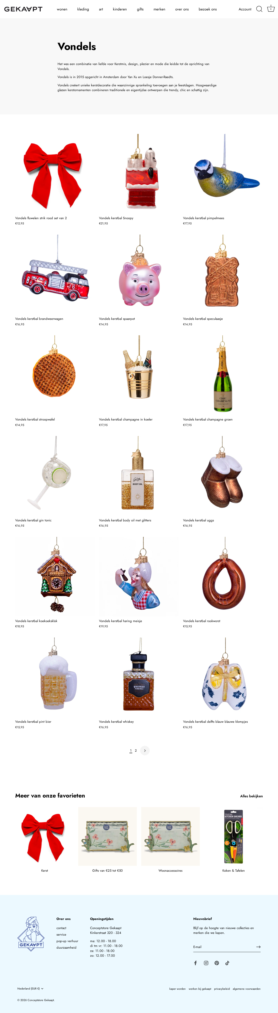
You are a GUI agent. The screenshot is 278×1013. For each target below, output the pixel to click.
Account (245, 9)
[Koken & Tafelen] (233, 836)
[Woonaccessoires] (170, 836)
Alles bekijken (251, 796)
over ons (182, 9)
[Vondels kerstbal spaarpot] (139, 274)
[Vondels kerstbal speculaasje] (223, 274)
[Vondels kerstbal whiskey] (139, 677)
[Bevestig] (258, 947)
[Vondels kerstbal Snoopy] (139, 174)
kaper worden (177, 989)
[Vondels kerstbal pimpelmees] (223, 174)
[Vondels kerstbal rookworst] (223, 576)
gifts (140, 9)
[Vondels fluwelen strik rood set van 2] (55, 174)
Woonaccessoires (170, 870)
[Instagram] (206, 962)
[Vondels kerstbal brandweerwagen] (55, 274)
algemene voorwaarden (247, 989)
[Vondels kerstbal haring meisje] (139, 576)
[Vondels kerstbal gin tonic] (55, 476)
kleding (83, 9)
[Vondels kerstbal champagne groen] (223, 375)
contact (61, 928)
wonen (62, 9)
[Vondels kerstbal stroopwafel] (55, 375)
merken (159, 9)
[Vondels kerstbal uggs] (223, 476)
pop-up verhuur (67, 941)
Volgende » (145, 750)
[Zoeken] (259, 9)
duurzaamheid (66, 947)
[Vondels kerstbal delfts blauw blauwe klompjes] (223, 677)
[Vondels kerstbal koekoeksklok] (55, 576)
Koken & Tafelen (233, 870)
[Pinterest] (217, 962)
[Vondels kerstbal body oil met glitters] (139, 476)
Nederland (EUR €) (28, 988)
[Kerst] (44, 836)
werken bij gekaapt (200, 989)
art (101, 9)
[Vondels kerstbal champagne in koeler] (139, 375)
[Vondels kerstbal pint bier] (55, 677)
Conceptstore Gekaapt (41, 1000)
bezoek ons (208, 9)
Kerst (44, 870)
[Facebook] (195, 962)
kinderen (120, 9)
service (61, 934)
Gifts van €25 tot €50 (107, 870)
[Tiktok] (227, 962)
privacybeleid (222, 989)
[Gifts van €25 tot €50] (107, 836)
